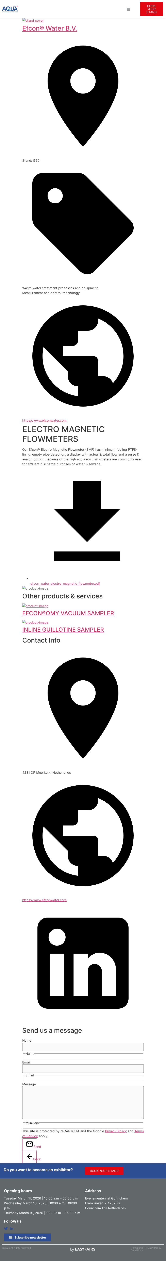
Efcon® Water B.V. (49, 28)
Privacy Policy (116, 1131)
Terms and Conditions (137, 1249)
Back (35, 1159)
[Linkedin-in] (11, 1228)
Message (29, 1084)
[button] (129, 9)
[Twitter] (6, 1228)
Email (26, 1062)
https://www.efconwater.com (44, 420)
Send (35, 1147)
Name (26, 1040)
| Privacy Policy (152, 1247)
